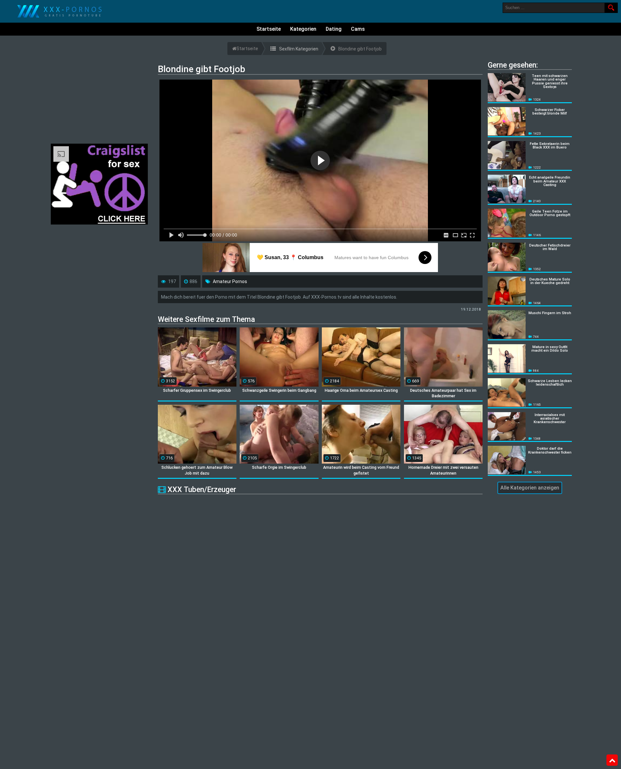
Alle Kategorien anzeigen (529, 488)
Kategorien (303, 29)
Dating (334, 29)
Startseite (268, 29)
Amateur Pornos (230, 281)
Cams (358, 29)
